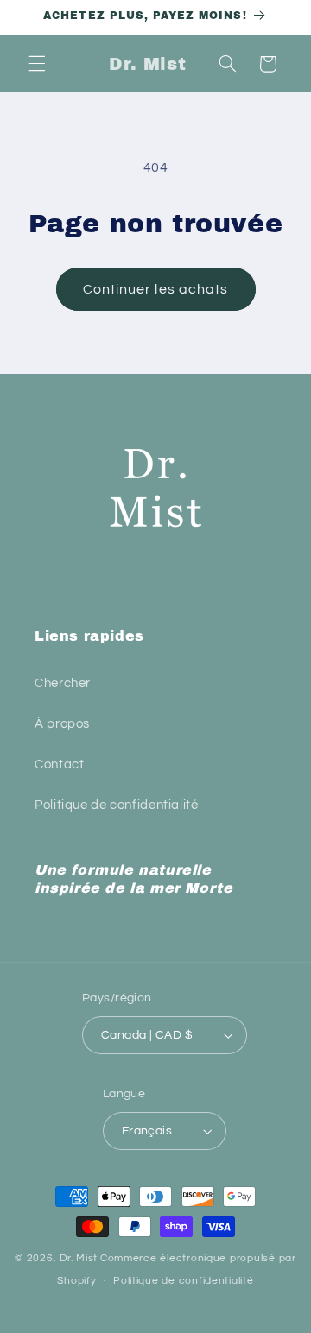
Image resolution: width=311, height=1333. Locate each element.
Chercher (63, 683)
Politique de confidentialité (117, 805)
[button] (36, 64)
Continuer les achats (155, 289)
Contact (59, 764)
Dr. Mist (79, 1258)
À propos (62, 723)
